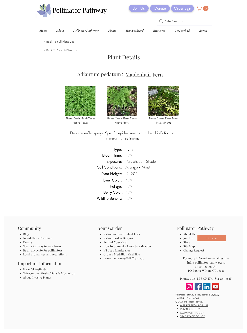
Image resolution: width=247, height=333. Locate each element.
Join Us (188, 238)
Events (27, 242)
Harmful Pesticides (35, 269)
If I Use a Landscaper (116, 250)
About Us (189, 234)
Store (186, 242)
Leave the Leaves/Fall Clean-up (123, 258)
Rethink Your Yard (115, 242)
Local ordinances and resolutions (45, 254)
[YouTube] (215, 286)
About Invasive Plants (37, 277)
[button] (203, 8)
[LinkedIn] (206, 286)
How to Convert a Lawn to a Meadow (127, 246)
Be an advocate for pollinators (42, 250)
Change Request (193, 250)
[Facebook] (198, 286)
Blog (26, 234)
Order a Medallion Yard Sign (121, 254)
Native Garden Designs (118, 238)
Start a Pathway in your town (42, 246)
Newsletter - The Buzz (37, 238)
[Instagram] (189, 286)
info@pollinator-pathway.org (206, 262)
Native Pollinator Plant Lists (121, 234)
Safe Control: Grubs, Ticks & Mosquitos (49, 273)
